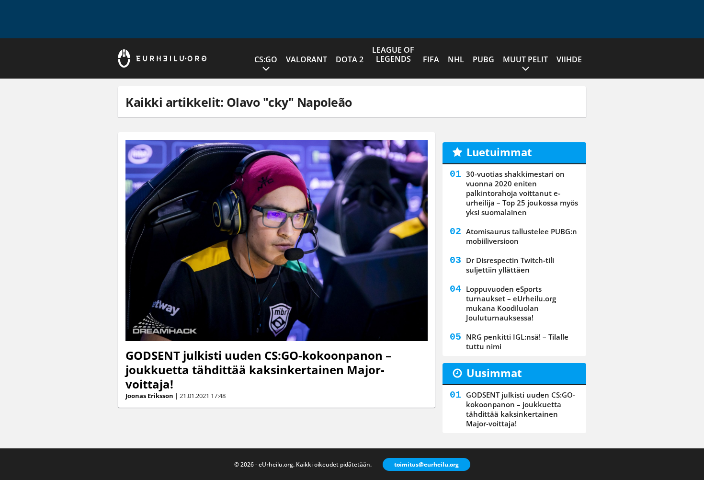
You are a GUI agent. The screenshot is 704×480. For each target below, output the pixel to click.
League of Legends (393, 54)
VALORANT (306, 59)
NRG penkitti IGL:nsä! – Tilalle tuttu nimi (517, 341)
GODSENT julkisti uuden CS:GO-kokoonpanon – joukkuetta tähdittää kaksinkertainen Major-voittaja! (258, 369)
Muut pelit (525, 59)
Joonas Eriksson (149, 395)
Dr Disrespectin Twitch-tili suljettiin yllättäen (510, 264)
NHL (456, 59)
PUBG (483, 59)
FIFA (431, 59)
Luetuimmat (499, 152)
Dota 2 (349, 59)
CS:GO (265, 59)
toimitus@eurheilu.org (426, 464)
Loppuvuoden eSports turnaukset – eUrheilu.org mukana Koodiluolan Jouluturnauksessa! (511, 303)
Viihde (569, 59)
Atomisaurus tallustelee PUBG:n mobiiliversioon (521, 236)
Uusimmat (494, 373)
